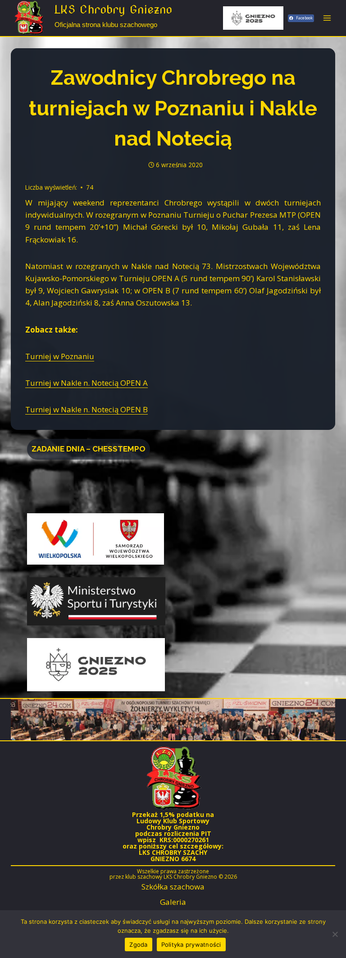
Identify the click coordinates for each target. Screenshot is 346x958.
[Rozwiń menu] (327, 18)
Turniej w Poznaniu (59, 356)
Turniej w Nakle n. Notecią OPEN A (86, 383)
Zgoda (138, 944)
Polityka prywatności (191, 944)
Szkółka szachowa (173, 886)
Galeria (173, 902)
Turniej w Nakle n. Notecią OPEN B (86, 409)
